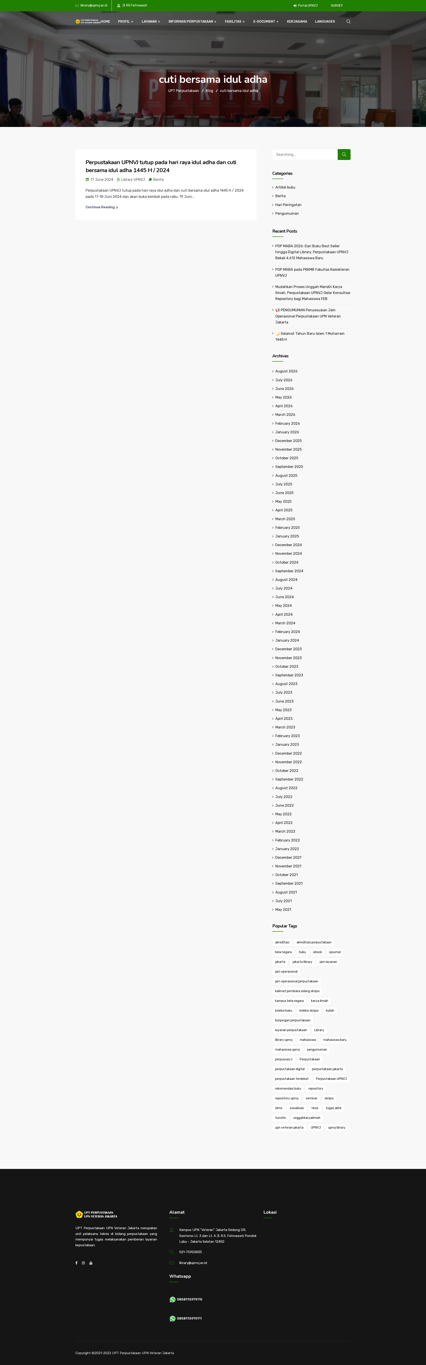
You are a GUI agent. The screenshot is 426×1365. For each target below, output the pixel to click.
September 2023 (289, 675)
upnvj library (336, 1127)
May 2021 (283, 909)
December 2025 (288, 441)
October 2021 (286, 875)
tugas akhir (334, 1108)
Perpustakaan (310, 1059)
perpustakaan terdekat (292, 1079)
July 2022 (283, 797)
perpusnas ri (283, 1059)
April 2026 (284, 406)
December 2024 (288, 545)
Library (319, 1030)
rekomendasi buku (288, 1088)
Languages (325, 21)
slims (278, 1108)
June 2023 (284, 701)
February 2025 (287, 528)
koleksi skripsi (309, 1011)
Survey (337, 6)
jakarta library (302, 962)
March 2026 (285, 415)
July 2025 (283, 484)
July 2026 (283, 380)
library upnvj (283, 1040)
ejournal (335, 952)
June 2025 (284, 493)
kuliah (330, 1011)
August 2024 (286, 580)
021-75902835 (190, 1252)
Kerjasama (297, 21)
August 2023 (286, 684)
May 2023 (283, 710)
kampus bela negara (289, 1001)
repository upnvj (286, 1098)
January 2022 (287, 849)
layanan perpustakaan (291, 1030)
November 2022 (288, 762)
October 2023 (286, 666)
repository (315, 1088)
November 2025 (288, 449)
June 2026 (284, 389)
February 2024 (287, 632)
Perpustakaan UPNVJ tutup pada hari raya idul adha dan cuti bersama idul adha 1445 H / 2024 (161, 166)
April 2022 (284, 823)
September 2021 (289, 883)
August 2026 (286, 371)
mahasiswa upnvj (287, 1049)
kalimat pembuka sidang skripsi (297, 991)
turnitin (280, 1118)
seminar (311, 1098)
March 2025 (285, 519)
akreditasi (282, 942)
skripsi (329, 1098)
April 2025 (283, 510)
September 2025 (289, 467)
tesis (314, 1108)
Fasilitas (233, 21)
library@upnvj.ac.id (94, 5)
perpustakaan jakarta (327, 1069)
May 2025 (283, 501)
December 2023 (288, 649)
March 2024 (285, 623)
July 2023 (283, 692)
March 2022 (285, 831)
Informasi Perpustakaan (191, 21)
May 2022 (283, 814)
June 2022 (284, 805)
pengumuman (317, 1049)
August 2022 (286, 788)
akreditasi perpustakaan (314, 942)
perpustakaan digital (290, 1069)
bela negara (283, 952)
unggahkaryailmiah (306, 1118)
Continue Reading (100, 207)
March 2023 (285, 727)
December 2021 (288, 857)
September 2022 (289, 779)
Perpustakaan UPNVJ (331, 1079)
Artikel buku (285, 187)
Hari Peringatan (288, 205)
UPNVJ (316, 1127)
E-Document (264, 21)
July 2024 (283, 588)
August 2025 (286, 475)
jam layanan (328, 962)
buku (302, 952)
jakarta (280, 962)
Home (105, 21)
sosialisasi (297, 1108)
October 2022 (286, 771)
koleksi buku (283, 1011)
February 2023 (287, 736)
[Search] (344, 154)
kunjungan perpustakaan (292, 1020)
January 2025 (287, 536)
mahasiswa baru (335, 1040)
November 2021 (288, 866)
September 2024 (289, 571)
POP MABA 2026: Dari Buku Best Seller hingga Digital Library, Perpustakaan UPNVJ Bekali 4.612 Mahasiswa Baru (311, 252)
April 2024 (284, 614)
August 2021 (286, 892)
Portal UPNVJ (308, 6)
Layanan (149, 21)
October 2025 (286, 458)
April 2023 (283, 719)
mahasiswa (308, 1040)
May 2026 (283, 397)
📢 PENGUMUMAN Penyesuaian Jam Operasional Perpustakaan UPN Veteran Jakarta (308, 316)
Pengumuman (287, 213)
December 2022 (288, 753)
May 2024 (283, 606)
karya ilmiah (319, 1001)
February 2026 (287, 423)
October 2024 (286, 562)
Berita (158, 179)
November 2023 (288, 658)
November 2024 (288, 553)
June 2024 (284, 597)
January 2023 (287, 744)
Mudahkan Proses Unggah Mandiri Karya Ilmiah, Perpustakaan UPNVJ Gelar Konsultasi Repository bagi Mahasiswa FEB (312, 293)
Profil (124, 21)
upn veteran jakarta (289, 1127)
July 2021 (283, 901)
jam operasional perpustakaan (296, 981)
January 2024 (287, 640)
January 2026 (287, 432)
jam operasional (286, 972)
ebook (317, 952)
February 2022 (287, 840)
